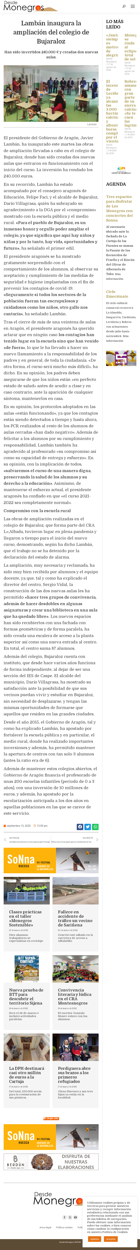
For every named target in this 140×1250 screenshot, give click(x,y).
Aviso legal (45, 1227)
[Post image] (27, 890)
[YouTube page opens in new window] (75, 1217)
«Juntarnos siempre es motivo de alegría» (117, 45)
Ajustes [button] (94, 1239)
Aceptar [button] (111, 1239)
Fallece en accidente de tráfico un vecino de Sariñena (75, 918)
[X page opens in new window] (70, 1217)
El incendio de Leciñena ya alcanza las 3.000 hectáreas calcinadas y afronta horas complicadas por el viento (117, 111)
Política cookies (64, 1227)
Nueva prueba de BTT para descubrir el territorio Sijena (26, 996)
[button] (80, 827)
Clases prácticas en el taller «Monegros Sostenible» (25, 918)
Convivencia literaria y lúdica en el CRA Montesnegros (74, 996)
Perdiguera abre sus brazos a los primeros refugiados (74, 1075)
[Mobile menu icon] (132, 6)
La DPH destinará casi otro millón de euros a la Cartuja (26, 1075)
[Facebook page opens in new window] (64, 1217)
